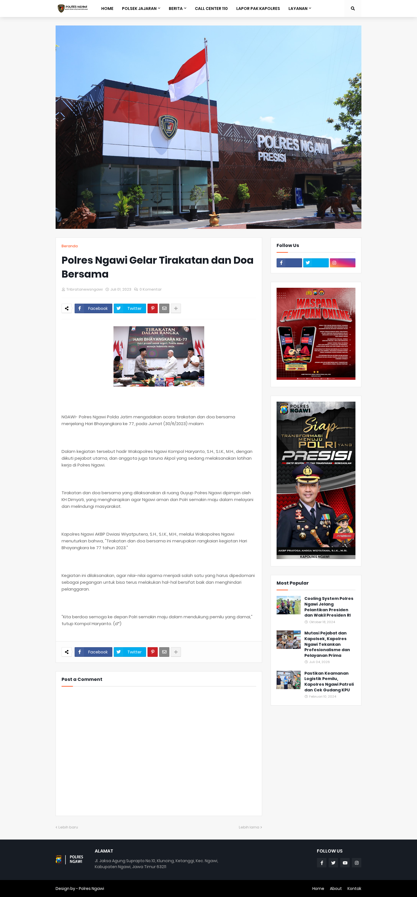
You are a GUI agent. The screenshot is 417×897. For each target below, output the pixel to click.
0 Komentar (151, 289)
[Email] (164, 308)
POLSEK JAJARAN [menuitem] (139, 8)
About (336, 888)
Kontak (354, 888)
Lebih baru (68, 827)
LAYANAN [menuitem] (298, 8)
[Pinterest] (153, 308)
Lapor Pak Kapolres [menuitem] (258, 8)
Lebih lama (249, 827)
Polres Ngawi (91, 888)
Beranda (70, 246)
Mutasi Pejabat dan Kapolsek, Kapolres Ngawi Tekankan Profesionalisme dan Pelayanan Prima (327, 644)
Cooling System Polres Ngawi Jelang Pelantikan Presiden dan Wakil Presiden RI (328, 607)
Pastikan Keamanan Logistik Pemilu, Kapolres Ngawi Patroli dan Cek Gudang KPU (329, 682)
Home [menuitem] (107, 8)
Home (318, 888)
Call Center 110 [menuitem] (211, 8)
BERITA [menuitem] (176, 8)
